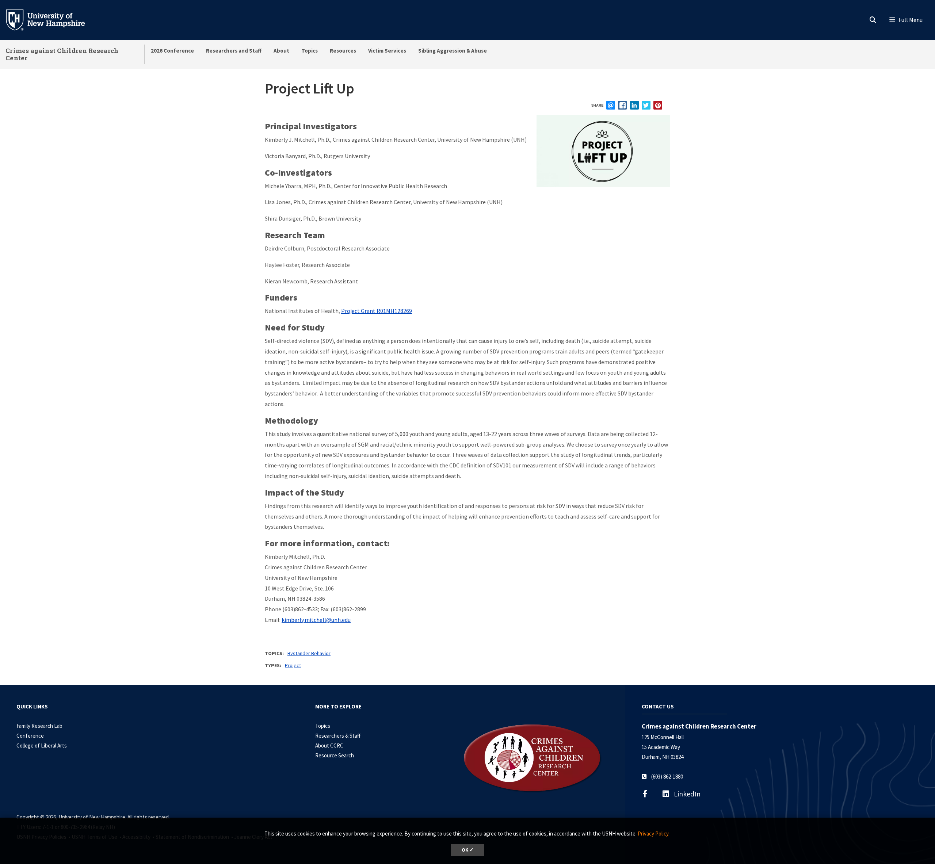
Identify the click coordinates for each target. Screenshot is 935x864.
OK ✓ (468, 850)
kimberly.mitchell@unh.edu (316, 619)
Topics (309, 50)
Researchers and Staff (234, 50)
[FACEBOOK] (622, 105)
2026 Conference (172, 50)
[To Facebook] (650, 793)
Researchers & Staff (337, 735)
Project (293, 665)
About (281, 50)
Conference (30, 735)
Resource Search (334, 755)
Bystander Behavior (309, 653)
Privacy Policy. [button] (653, 833)
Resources (343, 50)
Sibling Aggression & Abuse (452, 50)
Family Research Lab (39, 725)
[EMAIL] (610, 105)
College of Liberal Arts (41, 745)
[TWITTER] (646, 105)
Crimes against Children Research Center (62, 54)
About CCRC (329, 745)
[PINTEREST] (657, 105)
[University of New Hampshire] (51, 19)
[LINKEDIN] (634, 105)
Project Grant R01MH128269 (376, 310)
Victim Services (387, 50)
